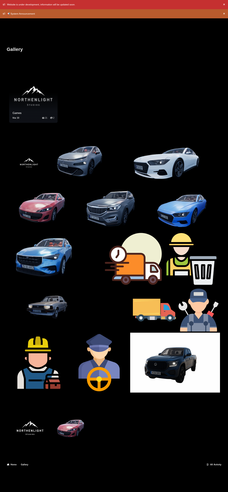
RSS (58, 486)
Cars (72, 445)
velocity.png (17, 221)
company (30, 445)
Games (17, 113)
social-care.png (100, 323)
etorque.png (158, 221)
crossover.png (92, 221)
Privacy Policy (16, 486)
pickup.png (139, 384)
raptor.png (16, 279)
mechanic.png (187, 323)
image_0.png (17, 176)
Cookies (46, 486)
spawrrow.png (62, 176)
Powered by (201, 486)
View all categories (46, 61)
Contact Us (32, 486)
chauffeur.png (79, 384)
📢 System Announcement (21, 13)
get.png (14, 323)
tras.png (170, 279)
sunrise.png (134, 176)
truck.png (140, 323)
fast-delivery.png (116, 279)
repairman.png (18, 384)
